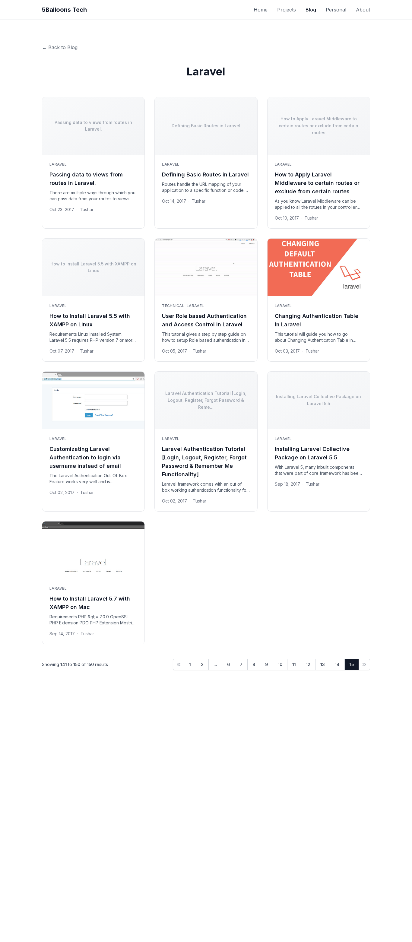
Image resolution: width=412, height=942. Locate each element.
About (363, 10)
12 (308, 664)
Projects (286, 10)
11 (294, 664)
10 (280, 664)
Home (261, 10)
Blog (311, 10)
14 (337, 664)
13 (322, 664)
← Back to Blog (60, 47)
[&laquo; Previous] (178, 664)
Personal (336, 10)
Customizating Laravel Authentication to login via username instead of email (85, 457)
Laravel (58, 164)
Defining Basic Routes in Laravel (205, 174)
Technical (173, 305)
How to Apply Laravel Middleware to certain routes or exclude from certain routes (317, 183)
